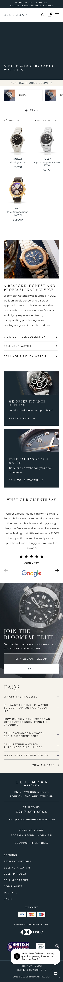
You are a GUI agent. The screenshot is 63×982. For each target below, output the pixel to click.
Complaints (13, 886)
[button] (6, 571)
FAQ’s (8, 898)
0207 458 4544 (31, 812)
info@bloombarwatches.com (31, 819)
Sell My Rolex (15, 873)
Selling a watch (17, 867)
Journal (10, 892)
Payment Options (17, 861)
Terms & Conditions (31, 970)
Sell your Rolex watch (25, 356)
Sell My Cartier (16, 880)
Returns (10, 855)
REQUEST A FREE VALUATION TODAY (31, 5)
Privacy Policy (32, 966)
